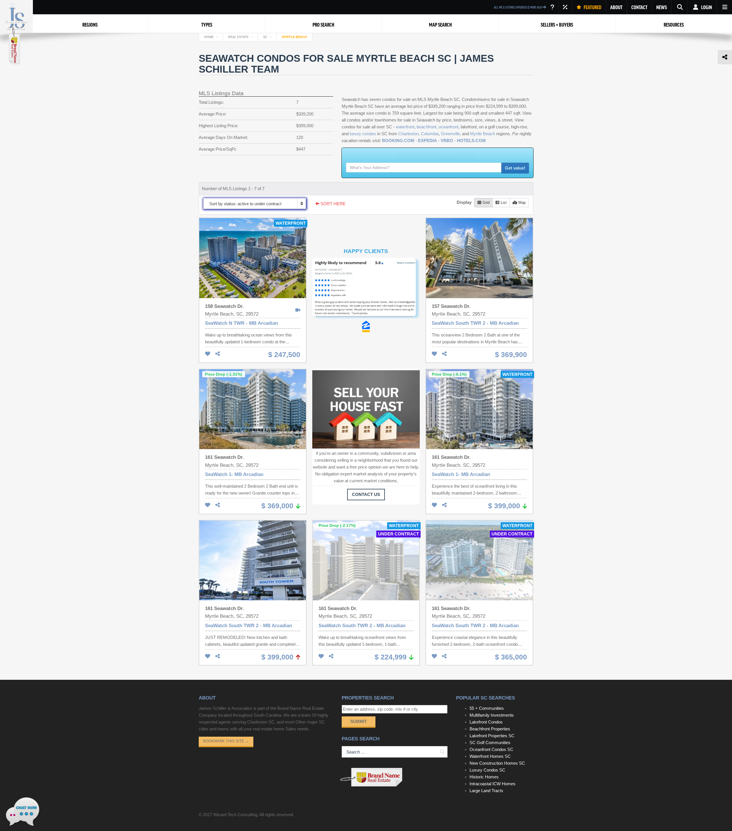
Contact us (366, 494)
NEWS (661, 7)
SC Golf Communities (490, 742)
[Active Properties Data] (552, 7)
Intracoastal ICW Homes (493, 783)
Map (522, 202)
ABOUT (616, 7)
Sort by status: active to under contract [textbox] (245, 203)
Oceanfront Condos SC (491, 749)
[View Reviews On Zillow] (366, 326)
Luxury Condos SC (487, 770)
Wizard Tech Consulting (235, 814)
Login (706, 7)
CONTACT (639, 7)
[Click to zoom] (366, 289)
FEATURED (592, 7)
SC (265, 37)
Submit (358, 721)
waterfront (405, 126)
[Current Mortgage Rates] (565, 7)
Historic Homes (484, 776)
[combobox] (254, 203)
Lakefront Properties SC (492, 735)
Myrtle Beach (482, 133)
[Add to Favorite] (207, 354)
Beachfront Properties (490, 728)
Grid (486, 202)
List (504, 202)
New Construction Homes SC (497, 763)
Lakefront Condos (486, 722)
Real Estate (238, 37)
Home (209, 37)
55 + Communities (487, 708)
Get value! (515, 168)
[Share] (217, 354)
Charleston (408, 133)
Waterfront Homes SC (490, 756)
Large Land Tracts (486, 790)
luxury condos (363, 133)
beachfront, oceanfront (437, 126)
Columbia (430, 133)
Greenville (450, 133)
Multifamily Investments (492, 715)
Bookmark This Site (226, 741)
